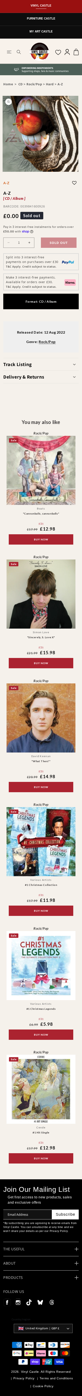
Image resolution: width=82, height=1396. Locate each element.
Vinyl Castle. (30, 1371)
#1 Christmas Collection (41, 885)
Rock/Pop (34, 84)
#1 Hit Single (41, 1132)
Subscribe (65, 1214)
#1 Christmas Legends (41, 1008)
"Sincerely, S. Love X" (41, 637)
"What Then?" (40, 761)
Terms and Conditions (56, 1378)
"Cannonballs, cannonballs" (41, 513)
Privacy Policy (24, 1378)
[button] (9, 52)
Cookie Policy (43, 1386)
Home (8, 84)
